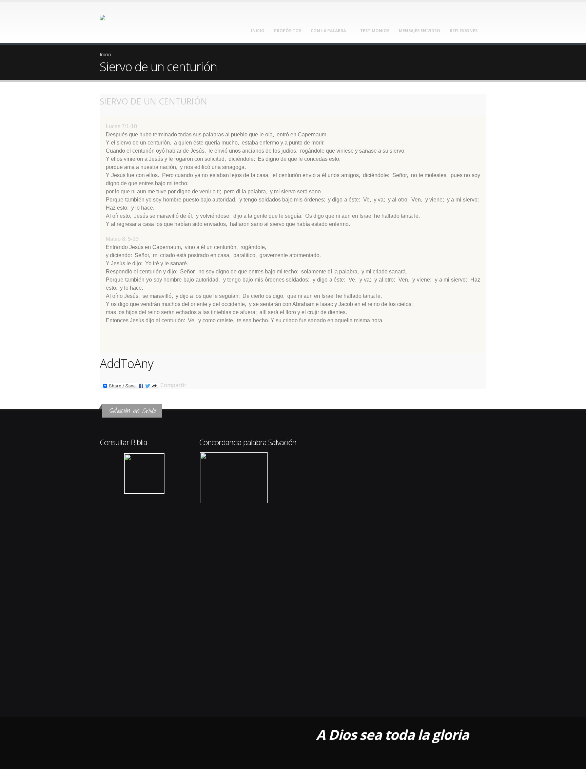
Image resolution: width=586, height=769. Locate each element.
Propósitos (287, 31)
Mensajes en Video (419, 31)
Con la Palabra (328, 31)
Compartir (173, 385)
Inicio (258, 31)
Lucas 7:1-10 (121, 126)
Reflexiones (463, 31)
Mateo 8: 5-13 (122, 239)
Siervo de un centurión (153, 101)
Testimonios (374, 31)
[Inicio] (119, 20)
